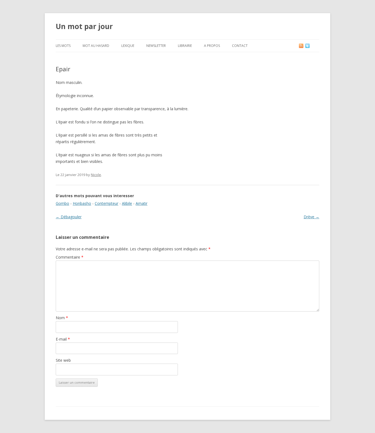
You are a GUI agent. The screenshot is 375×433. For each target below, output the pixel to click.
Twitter (311, 45)
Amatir (141, 203)
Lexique (127, 45)
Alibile (127, 203)
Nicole (96, 174)
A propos (212, 45)
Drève (311, 216)
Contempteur (106, 203)
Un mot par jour (84, 26)
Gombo (62, 203)
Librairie (185, 45)
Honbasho (82, 203)
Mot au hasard (96, 45)
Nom (62, 317)
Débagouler (69, 216)
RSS (301, 45)
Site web (63, 360)
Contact (240, 45)
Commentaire (69, 257)
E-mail (63, 339)
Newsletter (156, 45)
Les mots (63, 45)
